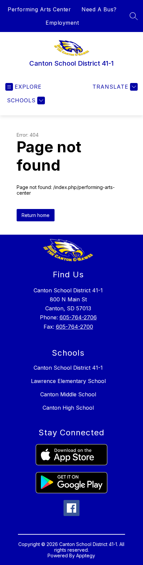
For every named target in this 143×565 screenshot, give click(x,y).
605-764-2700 (74, 326)
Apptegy (85, 555)
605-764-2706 (78, 317)
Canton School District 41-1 (68, 367)
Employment (62, 22)
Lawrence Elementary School (68, 381)
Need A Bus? (99, 9)
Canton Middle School (68, 394)
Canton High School (68, 407)
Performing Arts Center (39, 9)
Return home (36, 215)
